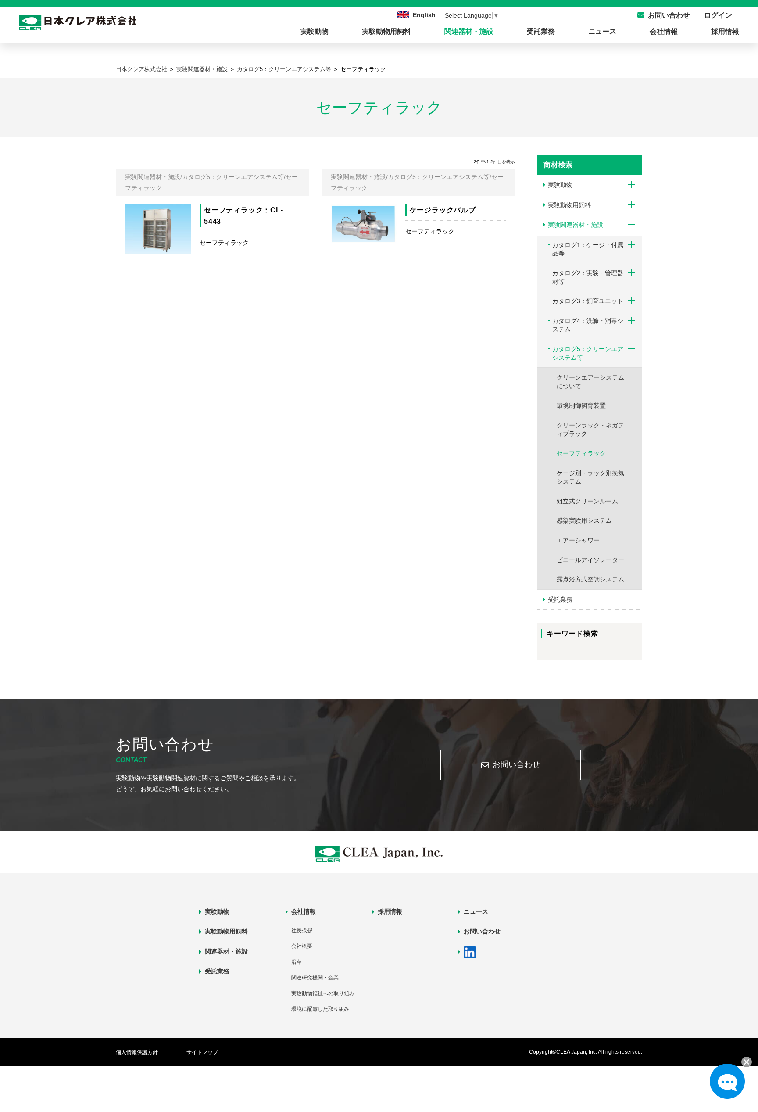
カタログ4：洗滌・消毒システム (587, 325)
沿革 (296, 962)
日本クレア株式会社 (141, 69)
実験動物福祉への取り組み (322, 993)
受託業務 (541, 31)
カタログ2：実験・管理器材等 (587, 277)
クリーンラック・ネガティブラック (590, 430)
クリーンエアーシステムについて (590, 382)
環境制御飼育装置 (581, 405)
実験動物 (314, 31)
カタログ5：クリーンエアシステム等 (284, 69)
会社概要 (301, 946)
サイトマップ (202, 1052)
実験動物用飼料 (386, 31)
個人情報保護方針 (137, 1052)
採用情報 (725, 31)
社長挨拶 (301, 930)
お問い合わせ (516, 764)
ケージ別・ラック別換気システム (590, 477)
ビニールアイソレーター (590, 559)
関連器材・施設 (468, 31)
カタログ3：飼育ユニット (587, 301)
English (424, 14)
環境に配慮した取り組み (320, 1009)
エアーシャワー (578, 540)
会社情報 (664, 31)
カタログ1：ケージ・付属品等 (587, 249)
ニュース (602, 31)
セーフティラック (581, 453)
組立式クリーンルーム (587, 501)
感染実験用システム (584, 520)
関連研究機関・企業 (315, 978)
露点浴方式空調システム (590, 579)
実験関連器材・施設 (202, 69)
